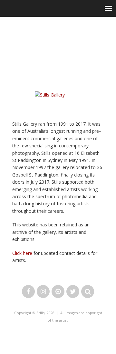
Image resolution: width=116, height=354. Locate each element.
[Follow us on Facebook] (28, 292)
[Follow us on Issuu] (58, 292)
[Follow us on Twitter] (72, 292)
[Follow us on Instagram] (43, 292)
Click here (22, 253)
